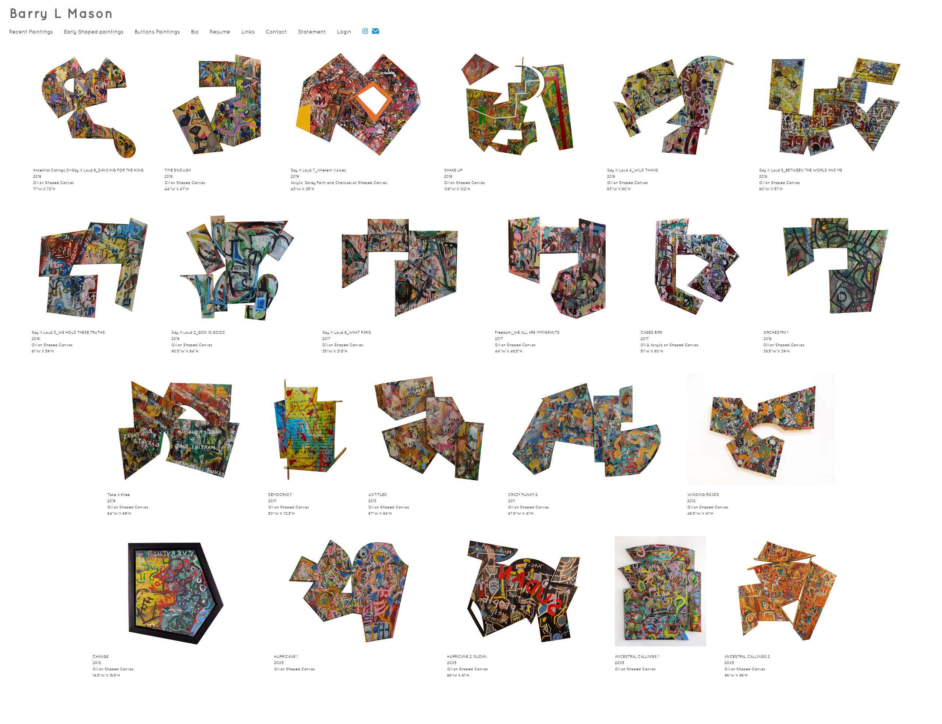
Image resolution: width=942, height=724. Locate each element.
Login (344, 32)
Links (248, 32)
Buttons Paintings (157, 32)
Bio (195, 32)
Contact (276, 32)
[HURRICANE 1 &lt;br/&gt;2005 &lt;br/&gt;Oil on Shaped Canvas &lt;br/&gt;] (351, 591)
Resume (220, 32)
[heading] (57, 16)
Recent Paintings (31, 32)
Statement (312, 32)
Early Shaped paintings (94, 32)
